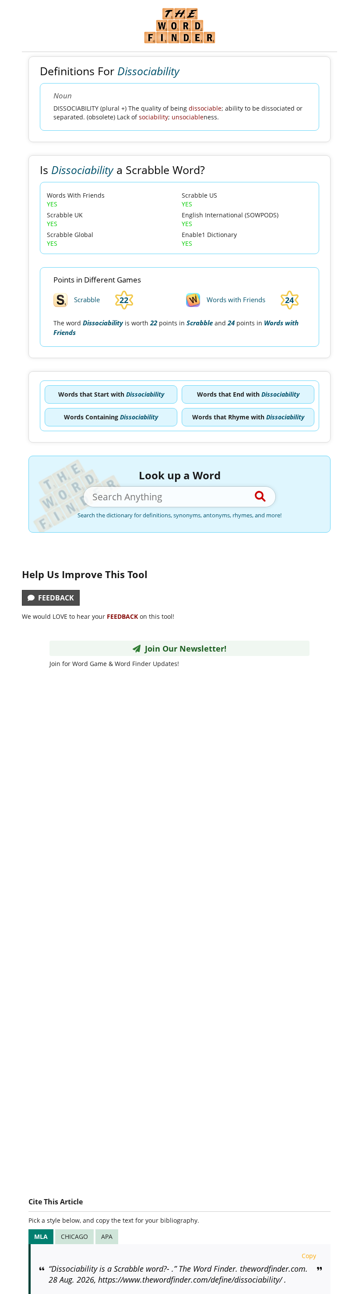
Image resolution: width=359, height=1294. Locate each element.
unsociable (188, 117)
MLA (41, 1236)
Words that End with (248, 394)
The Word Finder (179, 26)
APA (107, 1236)
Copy (309, 1256)
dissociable (205, 108)
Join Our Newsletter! (183, 648)
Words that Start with (111, 394)
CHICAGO (74, 1236)
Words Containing (111, 417)
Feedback (54, 598)
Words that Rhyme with (248, 417)
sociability (153, 117)
